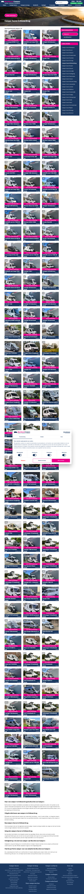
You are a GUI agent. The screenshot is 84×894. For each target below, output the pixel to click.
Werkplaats (74, 3)
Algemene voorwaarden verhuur (14, 875)
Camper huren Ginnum (67, 68)
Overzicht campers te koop (32, 868)
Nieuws (70, 5)
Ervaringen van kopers (32, 879)
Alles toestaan (61, 460)
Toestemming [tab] (22, 436)
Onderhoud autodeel (51, 887)
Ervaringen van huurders (14, 879)
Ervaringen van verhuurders (51, 870)
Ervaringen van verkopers (51, 878)
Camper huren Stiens (67, 102)
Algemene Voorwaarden (51, 889)
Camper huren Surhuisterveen (69, 105)
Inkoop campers (32, 880)
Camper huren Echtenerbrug (69, 63)
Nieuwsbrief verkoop (32, 875)
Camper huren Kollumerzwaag (69, 81)
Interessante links (70, 880)
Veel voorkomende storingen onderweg (14, 887)
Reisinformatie (14, 884)
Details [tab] (42, 436)
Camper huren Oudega (67, 94)
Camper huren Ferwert (67, 66)
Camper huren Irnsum (67, 79)
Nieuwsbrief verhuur (14, 873)
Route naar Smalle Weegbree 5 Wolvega (70, 877)
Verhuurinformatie (14, 877)
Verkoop (80, 3)
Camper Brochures (33, 891)
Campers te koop (25, 5)
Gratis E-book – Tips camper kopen (32, 870)
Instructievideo (14, 882)
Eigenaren (51, 872)
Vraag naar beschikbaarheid (67, 34)
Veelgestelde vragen (14, 886)
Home (4, 5)
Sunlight (44, 5)
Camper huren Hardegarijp (68, 73)
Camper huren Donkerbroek (69, 55)
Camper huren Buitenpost (68, 47)
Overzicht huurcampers (14, 868)
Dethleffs (35, 5)
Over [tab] (62, 436)
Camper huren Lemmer (67, 86)
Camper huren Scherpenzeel (69, 97)
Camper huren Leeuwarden (68, 84)
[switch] (34, 455)
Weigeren (23, 460)
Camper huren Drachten (68, 58)
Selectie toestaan (42, 460)
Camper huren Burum (67, 50)
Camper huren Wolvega (67, 110)
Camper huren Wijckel (67, 107)
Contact (70, 868)
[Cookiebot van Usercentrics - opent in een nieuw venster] (64, 432)
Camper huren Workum (67, 113)
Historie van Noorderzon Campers (70, 875)
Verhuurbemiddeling (51, 868)
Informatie (78, 5)
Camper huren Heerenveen (68, 76)
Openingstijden (70, 870)
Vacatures (70, 873)
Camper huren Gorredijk (68, 71)
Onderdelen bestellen (51, 885)
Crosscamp (52, 5)
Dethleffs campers (33, 885)
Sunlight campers (32, 887)
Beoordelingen (70, 882)
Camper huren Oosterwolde (68, 92)
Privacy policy (70, 884)
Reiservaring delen (14, 880)
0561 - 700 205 (76, 1)
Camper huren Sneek (67, 100)
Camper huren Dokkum (67, 52)
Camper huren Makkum (67, 89)
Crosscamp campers (32, 889)
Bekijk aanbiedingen (11, 15)
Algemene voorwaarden (33, 877)
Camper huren (13, 5)
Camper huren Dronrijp (67, 60)
